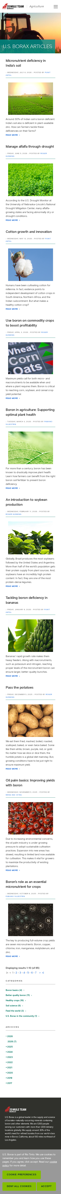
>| (43, 972)
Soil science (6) (13, 1005)
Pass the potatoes (19, 687)
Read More (12, 135)
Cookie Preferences (21, 1174)
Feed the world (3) (15, 1011)
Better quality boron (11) (18, 995)
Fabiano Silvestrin (15, 896)
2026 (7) (12, 1041)
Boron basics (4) (14, 990)
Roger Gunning (13, 514)
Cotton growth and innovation (29, 232)
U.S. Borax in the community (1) (22, 1016)
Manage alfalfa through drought (30, 146)
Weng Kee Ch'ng (14, 795)
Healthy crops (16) (15, 1000)
